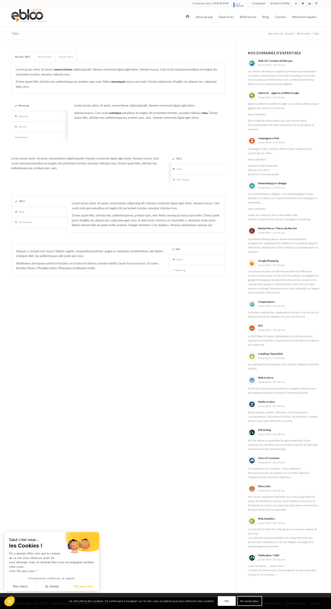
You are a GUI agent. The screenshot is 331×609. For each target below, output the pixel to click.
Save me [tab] (22, 126)
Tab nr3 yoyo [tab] (182, 179)
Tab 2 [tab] (179, 169)
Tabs (15, 33)
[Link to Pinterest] (316, 3)
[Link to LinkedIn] (309, 3)
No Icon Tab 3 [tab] (66, 56)
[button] (9, 601)
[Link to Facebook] (296, 3)
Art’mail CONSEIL (280, 3)
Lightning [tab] (180, 270)
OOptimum (258, 3)
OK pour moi (83, 586)
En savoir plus (249, 601)
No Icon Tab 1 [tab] (22, 56)
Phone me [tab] (23, 105)
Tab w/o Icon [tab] (21, 137)
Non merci (20, 586)
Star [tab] (178, 249)
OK (226, 601)
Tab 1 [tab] (179, 158)
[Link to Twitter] (302, 3)
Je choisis (52, 586)
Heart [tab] (179, 259)
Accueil (289, 33)
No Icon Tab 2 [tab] (45, 56)
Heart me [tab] (23, 116)
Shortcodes (304, 33)
